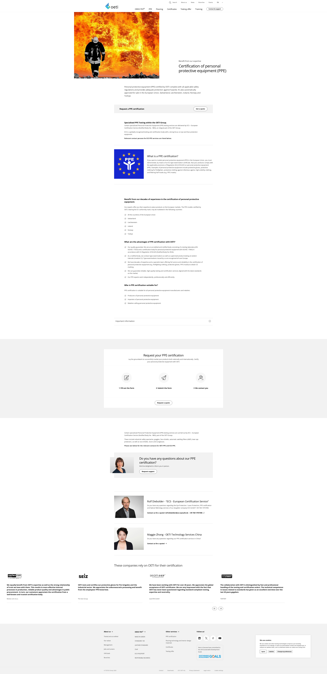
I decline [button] (271, 651)
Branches (201, 2)
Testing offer (170, 651)
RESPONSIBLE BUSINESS (142, 658)
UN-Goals (107, 653)
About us (184, 2)
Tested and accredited (111, 636)
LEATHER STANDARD (141, 645)
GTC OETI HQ (181, 670)
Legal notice (207, 670)
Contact (161, 670)
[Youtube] (220, 638)
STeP (136, 649)
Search (174, 2)
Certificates (169, 647)
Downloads (170, 670)
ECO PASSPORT (140, 654)
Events (211, 2)
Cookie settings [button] (219, 670)
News (192, 2)
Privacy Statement (194, 670)
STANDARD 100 (140, 641)
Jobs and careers (109, 649)
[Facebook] (213, 638)
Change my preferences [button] (284, 651)
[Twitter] (206, 638)
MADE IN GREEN (140, 637)
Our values (107, 641)
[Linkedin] (199, 638)
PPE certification (171, 636)
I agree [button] (263, 651)
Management (108, 645)
